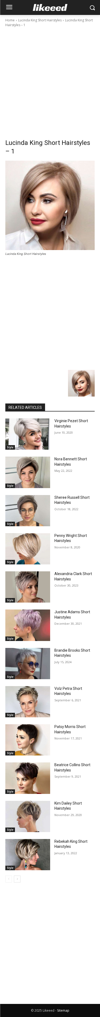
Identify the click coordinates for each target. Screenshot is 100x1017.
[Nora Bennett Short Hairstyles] (27, 472)
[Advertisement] (50, 80)
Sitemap (63, 1010)
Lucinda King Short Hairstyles (40, 20)
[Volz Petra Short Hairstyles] (27, 701)
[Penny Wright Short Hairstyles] (27, 548)
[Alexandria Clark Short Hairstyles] (27, 587)
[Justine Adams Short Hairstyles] (27, 625)
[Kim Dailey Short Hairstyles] (27, 816)
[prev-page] (8, 879)
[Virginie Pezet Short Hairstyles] (27, 434)
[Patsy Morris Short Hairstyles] (27, 739)
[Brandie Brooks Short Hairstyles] (27, 663)
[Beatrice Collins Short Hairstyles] (27, 778)
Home (10, 20)
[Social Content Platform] (50, 7)
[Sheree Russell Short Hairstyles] (27, 510)
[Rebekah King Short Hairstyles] (27, 854)
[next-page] (17, 879)
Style (10, 447)
